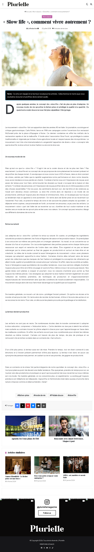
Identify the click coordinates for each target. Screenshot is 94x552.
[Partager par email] (38, 405)
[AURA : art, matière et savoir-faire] (76, 464)
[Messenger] (33, 405)
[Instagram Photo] (8, 507)
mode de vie (40, 395)
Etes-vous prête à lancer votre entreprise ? (46, 477)
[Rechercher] (91, 5)
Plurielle (61, 540)
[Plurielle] (18, 4)
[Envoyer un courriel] (38, 28)
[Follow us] (47, 503)
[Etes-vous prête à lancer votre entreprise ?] (47, 465)
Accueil (28, 12)
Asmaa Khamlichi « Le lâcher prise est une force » (16, 477)
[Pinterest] (28, 405)
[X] (22, 405)
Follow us (47, 513)
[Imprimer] (43, 405)
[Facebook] (17, 405)
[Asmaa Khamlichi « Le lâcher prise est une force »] (18, 465)
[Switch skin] (87, 5)
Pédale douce (57, 395)
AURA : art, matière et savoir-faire (74, 476)
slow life (72, 395)
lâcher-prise (24, 395)
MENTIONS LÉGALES (47, 544)
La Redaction (32, 28)
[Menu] (3, 5)
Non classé (37, 12)
